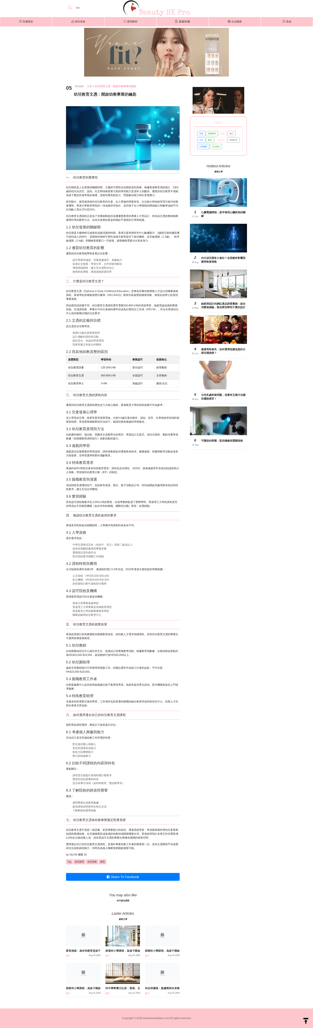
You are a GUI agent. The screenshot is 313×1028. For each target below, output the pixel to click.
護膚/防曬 (184, 21)
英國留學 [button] (212, 133)
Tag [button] (69, 861)
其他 (288, 21)
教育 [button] (102, 861)
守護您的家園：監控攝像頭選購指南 (222, 440)
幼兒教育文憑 (74, 216)
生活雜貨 (236, 21)
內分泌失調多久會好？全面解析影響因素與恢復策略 (223, 260)
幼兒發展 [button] (92, 861)
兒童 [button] (201, 133)
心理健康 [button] (203, 146)
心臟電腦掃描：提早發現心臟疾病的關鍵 (223, 214)
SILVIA (73, 854)
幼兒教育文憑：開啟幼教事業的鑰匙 (115, 86)
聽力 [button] (231, 133)
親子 (68, 956)
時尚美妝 (80, 21)
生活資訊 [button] (216, 146)
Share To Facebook (125, 877)
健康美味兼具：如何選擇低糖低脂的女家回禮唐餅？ (223, 351)
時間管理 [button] (233, 140)
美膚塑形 (28, 21)
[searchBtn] (70, 8)
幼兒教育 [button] (79, 861)
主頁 (89, 86)
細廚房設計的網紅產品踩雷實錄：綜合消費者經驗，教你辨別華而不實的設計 (223, 305)
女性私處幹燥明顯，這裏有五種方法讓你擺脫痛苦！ (223, 396)
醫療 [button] (223, 133)
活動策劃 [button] (221, 140)
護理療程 (132, 21)
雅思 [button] (210, 140)
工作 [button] (201, 140)
